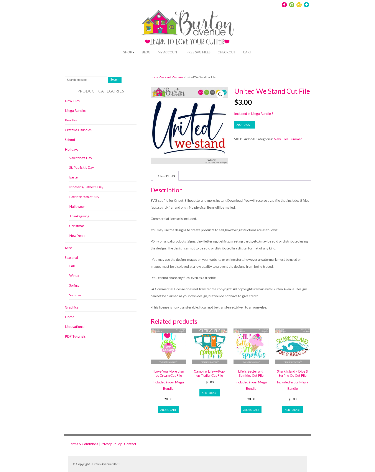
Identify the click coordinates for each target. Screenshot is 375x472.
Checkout (227, 52)
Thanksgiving (79, 216)
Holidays (71, 149)
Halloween (77, 206)
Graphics (71, 307)
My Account (168, 52)
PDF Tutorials (75, 336)
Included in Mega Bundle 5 (253, 113)
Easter (74, 177)
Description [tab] (166, 176)
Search (114, 79)
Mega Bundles (75, 110)
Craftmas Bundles (78, 130)
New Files (281, 139)
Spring (74, 285)
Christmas (76, 226)
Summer (178, 77)
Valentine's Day (80, 158)
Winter (74, 275)
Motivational (74, 326)
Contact (130, 444)
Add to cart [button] (168, 409)
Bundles (71, 120)
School (70, 139)
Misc (68, 248)
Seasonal (165, 77)
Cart (247, 52)
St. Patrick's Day (81, 167)
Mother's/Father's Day (86, 187)
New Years (77, 235)
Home (154, 77)
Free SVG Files (198, 52)
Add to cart (245, 125)
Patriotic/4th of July (84, 197)
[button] (220, 94)
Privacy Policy (111, 444)
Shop (127, 52)
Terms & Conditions (83, 444)
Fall (72, 266)
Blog (146, 52)
